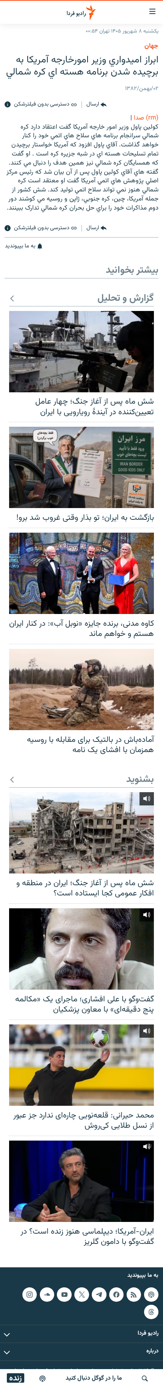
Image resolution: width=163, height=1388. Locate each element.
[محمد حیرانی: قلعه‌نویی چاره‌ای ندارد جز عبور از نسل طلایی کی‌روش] (81, 1065)
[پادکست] (42, 1378)
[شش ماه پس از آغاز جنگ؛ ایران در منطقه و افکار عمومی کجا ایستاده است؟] (81, 833)
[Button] (96, 104)
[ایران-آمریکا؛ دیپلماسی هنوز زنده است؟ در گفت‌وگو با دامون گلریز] (81, 1181)
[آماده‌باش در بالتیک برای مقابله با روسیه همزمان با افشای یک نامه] (81, 689)
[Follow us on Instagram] (29, 1294)
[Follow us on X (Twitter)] (81, 1294)
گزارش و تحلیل (125, 299)
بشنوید (140, 780)
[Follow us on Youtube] (64, 1294)
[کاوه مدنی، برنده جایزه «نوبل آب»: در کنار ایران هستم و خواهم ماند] (81, 573)
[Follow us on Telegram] (99, 1294)
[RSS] (134, 1294)
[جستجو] (144, 1378)
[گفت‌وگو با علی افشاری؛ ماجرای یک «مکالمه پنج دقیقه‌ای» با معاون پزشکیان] (81, 949)
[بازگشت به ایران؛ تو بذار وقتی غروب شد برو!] (81, 467)
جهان (151, 46)
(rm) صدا (146, 118)
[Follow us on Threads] (151, 1311)
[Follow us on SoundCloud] (47, 1294)
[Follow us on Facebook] (116, 1294)
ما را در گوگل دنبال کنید (94, 1378)
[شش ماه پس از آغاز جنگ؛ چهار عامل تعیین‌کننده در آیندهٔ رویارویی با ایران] (81, 351)
